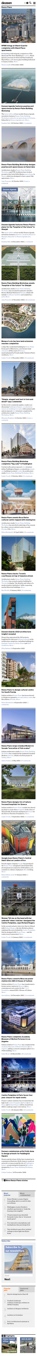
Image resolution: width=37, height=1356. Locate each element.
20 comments (30, 300)
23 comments (28, 1110)
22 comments (29, 532)
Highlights (10, 1336)
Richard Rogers (10, 928)
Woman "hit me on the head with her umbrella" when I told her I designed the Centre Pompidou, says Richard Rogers (18, 920)
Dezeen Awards (24, 639)
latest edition (9, 114)
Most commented (25, 1194)
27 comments (26, 761)
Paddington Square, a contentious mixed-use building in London (16, 408)
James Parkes (6, 761)
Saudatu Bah (5, 123)
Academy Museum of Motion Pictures (14, 1047)
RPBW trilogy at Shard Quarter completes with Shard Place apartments (14, 48)
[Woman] (18, 899)
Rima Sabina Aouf (7, 875)
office (25, 870)
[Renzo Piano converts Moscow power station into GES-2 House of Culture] (18, 959)
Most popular (7, 1194)
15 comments (26, 590)
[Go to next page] (27, 3)
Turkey (3, 757)
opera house (29, 174)
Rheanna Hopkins (7, 418)
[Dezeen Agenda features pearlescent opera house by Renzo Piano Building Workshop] (18, 87)
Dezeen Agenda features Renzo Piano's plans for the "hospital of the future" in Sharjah (18, 227)
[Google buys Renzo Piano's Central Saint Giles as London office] (18, 839)
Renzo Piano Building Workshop (17, 473)
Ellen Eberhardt (7, 532)
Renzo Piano (29, 347)
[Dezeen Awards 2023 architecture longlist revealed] (18, 613)
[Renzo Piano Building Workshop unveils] (18, 264)
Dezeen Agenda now (17, 120)
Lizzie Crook (5, 358)
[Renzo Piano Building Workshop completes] (18, 442)
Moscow (21, 986)
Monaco (22, 351)
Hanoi (3, 176)
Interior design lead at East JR (17, 1294)
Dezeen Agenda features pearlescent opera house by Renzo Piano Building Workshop (17, 108)
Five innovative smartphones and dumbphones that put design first (18, 1223)
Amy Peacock (6, 181)
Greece (30, 812)
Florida (4, 529)
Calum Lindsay (6, 1172)
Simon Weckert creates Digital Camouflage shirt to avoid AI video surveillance (19, 1200)
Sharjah (22, 293)
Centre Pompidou (29, 930)
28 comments (26, 1054)
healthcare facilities (14, 295)
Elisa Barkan (5, 648)
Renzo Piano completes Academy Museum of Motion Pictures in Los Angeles (15, 1039)
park (3, 297)
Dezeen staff (5, 65)
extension (4, 351)
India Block (5, 1054)
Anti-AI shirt (27, 1339)
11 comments (29, 817)
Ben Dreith (5, 590)
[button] (30, 2)
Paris (24, 1103)
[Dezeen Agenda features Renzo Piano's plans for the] (18, 206)
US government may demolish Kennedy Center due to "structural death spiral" (19, 1216)
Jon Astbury (5, 995)
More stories (17, 1180)
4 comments (28, 937)
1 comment (28, 123)
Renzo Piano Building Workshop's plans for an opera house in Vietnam (18, 117)
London (26, 56)
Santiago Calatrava (8, 643)
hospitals (21, 810)
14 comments (29, 995)
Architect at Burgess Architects (18, 1309)
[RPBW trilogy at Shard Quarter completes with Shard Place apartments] (18, 27)
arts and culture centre (25, 697)
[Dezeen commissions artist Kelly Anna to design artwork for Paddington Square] (18, 1132)
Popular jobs (7, 1289)
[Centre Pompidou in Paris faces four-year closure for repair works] (18, 1076)
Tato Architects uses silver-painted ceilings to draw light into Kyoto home (19, 1230)
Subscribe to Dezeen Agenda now (19, 237)
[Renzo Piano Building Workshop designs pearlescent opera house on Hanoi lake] (18, 145)
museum (10, 755)
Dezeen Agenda (9, 189)
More (16, 62)
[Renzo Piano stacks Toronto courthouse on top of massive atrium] (18, 554)
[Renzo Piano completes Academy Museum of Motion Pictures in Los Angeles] (18, 1018)
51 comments (27, 476)
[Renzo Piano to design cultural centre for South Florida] (18, 671)
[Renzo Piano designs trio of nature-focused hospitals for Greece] (18, 783)
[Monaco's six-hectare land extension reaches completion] (18, 322)
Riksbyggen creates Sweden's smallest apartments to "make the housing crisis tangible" (18, 1208)
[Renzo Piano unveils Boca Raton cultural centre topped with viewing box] (18, 498)
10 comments (29, 358)
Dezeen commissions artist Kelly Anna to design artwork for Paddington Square (17, 1153)
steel (14, 411)
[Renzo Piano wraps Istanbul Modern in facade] (18, 727)
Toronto (4, 583)
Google (20, 864)
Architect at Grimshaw (15, 1315)
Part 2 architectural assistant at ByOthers (18, 1322)
